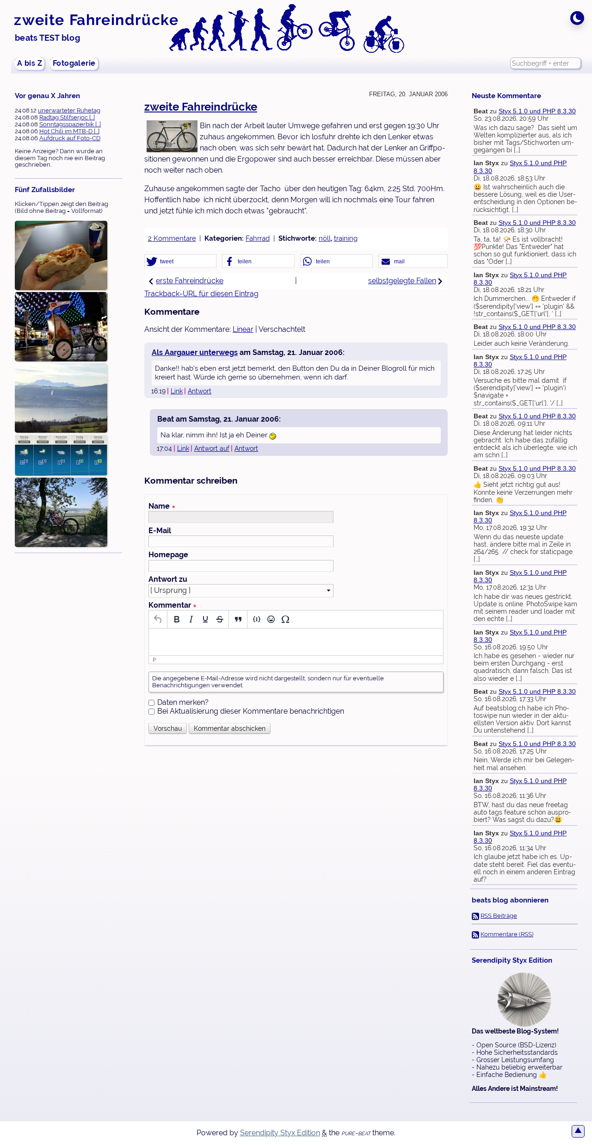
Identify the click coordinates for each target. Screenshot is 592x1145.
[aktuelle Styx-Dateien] (61, 327)
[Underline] (205, 619)
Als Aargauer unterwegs (195, 352)
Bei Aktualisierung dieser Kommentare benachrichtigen (250, 711)
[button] (180, 261)
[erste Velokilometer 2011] (61, 398)
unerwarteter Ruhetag (69, 110)
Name (161, 506)
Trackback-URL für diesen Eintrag (201, 293)
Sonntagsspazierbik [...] (70, 124)
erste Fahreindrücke (189, 280)
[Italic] (191, 619)
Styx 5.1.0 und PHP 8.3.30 (537, 111)
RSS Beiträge (499, 915)
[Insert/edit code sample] (256, 619)
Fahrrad (258, 238)
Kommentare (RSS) (507, 934)
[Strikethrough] (219, 619)
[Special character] (285, 619)
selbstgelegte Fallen (402, 280)
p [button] (154, 659)
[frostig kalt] (61, 455)
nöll (325, 238)
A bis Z (29, 63)
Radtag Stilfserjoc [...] (67, 117)
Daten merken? (183, 702)
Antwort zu (167, 579)
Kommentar (172, 605)
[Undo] (158, 619)
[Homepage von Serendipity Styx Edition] (524, 999)
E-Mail (159, 531)
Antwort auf (211, 448)
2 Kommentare (172, 238)
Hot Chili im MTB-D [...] (69, 131)
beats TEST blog (47, 38)
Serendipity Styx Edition (280, 1132)
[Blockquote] (238, 619)
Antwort (199, 391)
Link (177, 391)
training (346, 238)
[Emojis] (271, 619)
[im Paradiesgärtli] (61, 513)
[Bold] (176, 619)
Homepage (168, 555)
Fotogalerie (74, 63)
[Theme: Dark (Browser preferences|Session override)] (577, 18)
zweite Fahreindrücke (96, 19)
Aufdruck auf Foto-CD (69, 138)
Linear (243, 329)
